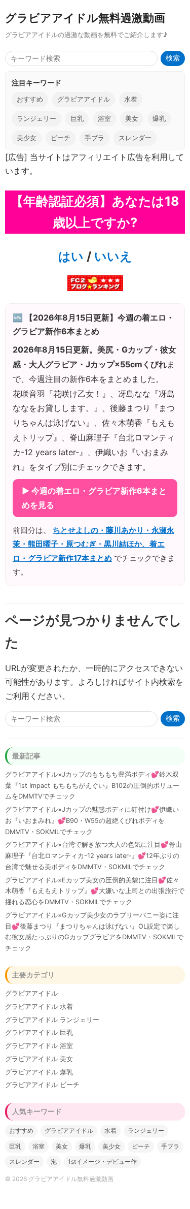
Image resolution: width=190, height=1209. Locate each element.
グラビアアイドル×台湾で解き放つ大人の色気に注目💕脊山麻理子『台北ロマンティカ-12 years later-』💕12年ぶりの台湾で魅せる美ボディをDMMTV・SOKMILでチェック (93, 856)
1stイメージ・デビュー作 (102, 1161)
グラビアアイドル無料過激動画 (85, 17)
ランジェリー (36, 118)
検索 (173, 58)
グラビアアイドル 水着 (39, 1006)
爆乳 (159, 118)
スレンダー (135, 138)
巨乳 (77, 118)
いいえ (111, 256)
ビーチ (60, 138)
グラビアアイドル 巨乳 (39, 1032)
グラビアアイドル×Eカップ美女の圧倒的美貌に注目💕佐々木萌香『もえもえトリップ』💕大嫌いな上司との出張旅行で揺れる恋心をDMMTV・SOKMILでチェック (94, 891)
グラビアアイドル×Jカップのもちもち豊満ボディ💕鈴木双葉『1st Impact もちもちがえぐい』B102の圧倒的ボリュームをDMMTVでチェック (92, 786)
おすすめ (30, 99)
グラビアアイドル (83, 99)
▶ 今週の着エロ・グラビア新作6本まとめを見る (94, 498)
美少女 (26, 138)
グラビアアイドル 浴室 (39, 1045)
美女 (131, 118)
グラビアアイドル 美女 (39, 1059)
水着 (130, 99)
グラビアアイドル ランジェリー (52, 1020)
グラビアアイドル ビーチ (42, 1085)
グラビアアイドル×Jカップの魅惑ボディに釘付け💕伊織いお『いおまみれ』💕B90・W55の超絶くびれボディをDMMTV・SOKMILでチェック (92, 821)
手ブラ (94, 138)
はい (71, 256)
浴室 (104, 118)
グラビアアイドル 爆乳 (39, 1072)
